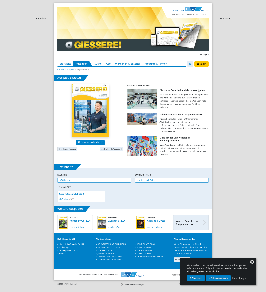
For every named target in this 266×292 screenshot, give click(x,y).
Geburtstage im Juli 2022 (71, 193)
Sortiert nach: (143, 174)
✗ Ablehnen (196, 278)
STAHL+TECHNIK (144, 253)
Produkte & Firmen (155, 63)
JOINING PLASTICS (106, 253)
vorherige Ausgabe (68, 149)
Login (202, 63)
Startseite (65, 63)
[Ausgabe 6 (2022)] (90, 111)
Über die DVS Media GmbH (71, 244)
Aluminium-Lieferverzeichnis (149, 256)
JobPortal (63, 253)
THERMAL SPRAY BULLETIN (110, 256)
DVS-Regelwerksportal (69, 250)
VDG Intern (64, 199)
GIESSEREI (60, 69)
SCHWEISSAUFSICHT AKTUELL (111, 259)
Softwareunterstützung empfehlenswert (180, 114)
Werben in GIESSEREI (127, 63)
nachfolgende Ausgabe (111, 149)
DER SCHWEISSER (144, 250)
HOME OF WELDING (145, 244)
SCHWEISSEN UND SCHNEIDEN (112, 244)
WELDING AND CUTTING (109, 247)
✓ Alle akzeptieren (218, 278)
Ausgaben (81, 63)
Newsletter (192, 14)
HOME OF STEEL (143, 247)
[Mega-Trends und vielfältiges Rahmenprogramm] (142, 146)
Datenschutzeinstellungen (134, 284)
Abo (108, 63)
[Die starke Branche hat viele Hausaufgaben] (142, 99)
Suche (98, 63)
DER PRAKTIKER (105, 250)
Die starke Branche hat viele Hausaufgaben (182, 90)
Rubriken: (62, 174)
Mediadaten (178, 14)
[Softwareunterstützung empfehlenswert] (142, 119)
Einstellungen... (240, 278)
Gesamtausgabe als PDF (91, 142)
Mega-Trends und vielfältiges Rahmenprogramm (174, 139)
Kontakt (204, 14)
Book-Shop (64, 247)
